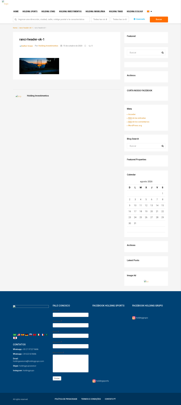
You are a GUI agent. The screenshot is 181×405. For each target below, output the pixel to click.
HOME (16, 11)
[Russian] (30, 334)
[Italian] (38, 334)
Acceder (132, 114)
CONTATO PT (110, 399)
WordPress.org (135, 125)
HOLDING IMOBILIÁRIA (95, 11)
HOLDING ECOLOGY (135, 11)
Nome (56, 311)
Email (56, 332)
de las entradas (137, 118)
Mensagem (58, 353)
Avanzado (140, 19)
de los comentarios (138, 122)
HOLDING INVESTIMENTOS (70, 11)
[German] (26, 334)
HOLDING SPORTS (30, 11)
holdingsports (102, 381)
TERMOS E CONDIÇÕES (91, 399)
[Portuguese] (14, 334)
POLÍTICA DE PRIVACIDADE (66, 399)
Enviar (57, 378)
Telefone (57, 321)
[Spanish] (22, 334)
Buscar (159, 19)
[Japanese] (15, 337)
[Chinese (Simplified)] (34, 334)
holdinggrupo (142, 318)
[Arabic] (46, 334)
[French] (42, 334)
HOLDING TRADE (116, 11)
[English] (18, 334)
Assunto (57, 342)
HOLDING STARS (48, 11)
